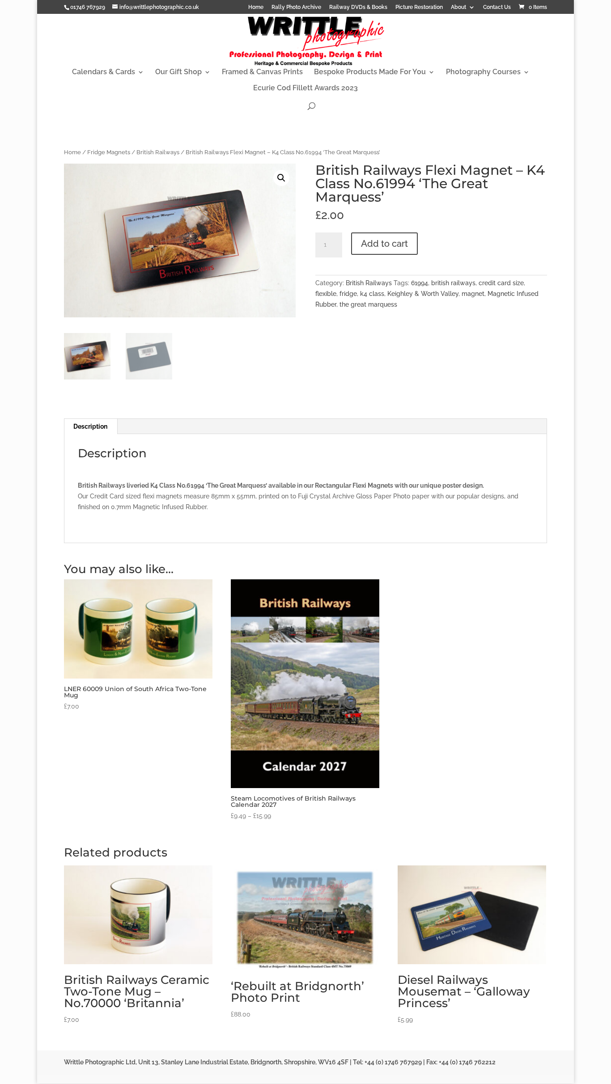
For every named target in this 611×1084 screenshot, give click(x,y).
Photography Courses (483, 72)
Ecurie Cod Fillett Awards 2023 (305, 88)
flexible (325, 293)
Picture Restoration (419, 7)
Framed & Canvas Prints (262, 72)
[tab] (91, 426)
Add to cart (384, 243)
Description (90, 426)
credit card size (501, 283)
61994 (419, 283)
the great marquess (368, 304)
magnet (473, 293)
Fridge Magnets (108, 152)
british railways (453, 283)
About (458, 7)
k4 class (372, 293)
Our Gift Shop (178, 72)
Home (255, 7)
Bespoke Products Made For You (370, 72)
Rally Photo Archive (296, 7)
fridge (348, 293)
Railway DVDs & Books (358, 7)
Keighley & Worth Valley (422, 293)
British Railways (157, 152)
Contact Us (497, 7)
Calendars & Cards (103, 72)
